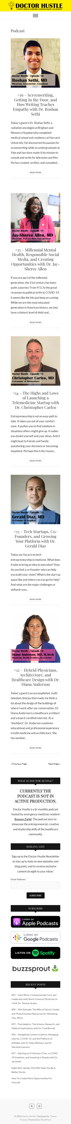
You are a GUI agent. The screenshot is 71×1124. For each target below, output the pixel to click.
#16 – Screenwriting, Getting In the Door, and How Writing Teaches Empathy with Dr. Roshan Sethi (35, 104)
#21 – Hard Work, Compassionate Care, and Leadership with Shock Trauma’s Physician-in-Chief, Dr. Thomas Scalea (35, 999)
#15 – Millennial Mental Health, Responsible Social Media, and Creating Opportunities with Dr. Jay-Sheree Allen (35, 259)
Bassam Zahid (23, 819)
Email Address (19, 879)
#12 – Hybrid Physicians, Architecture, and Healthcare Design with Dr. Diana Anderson (36, 677)
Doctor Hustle (29, 1116)
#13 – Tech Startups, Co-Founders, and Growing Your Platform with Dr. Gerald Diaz (35, 538)
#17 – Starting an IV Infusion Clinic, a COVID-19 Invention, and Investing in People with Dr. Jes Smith (35, 1057)
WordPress (46, 1119)
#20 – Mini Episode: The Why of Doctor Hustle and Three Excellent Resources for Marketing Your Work (35, 1013)
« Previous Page (19, 763)
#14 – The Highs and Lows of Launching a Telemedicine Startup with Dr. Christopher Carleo (35, 400)
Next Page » (54, 763)
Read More (35, 172)
